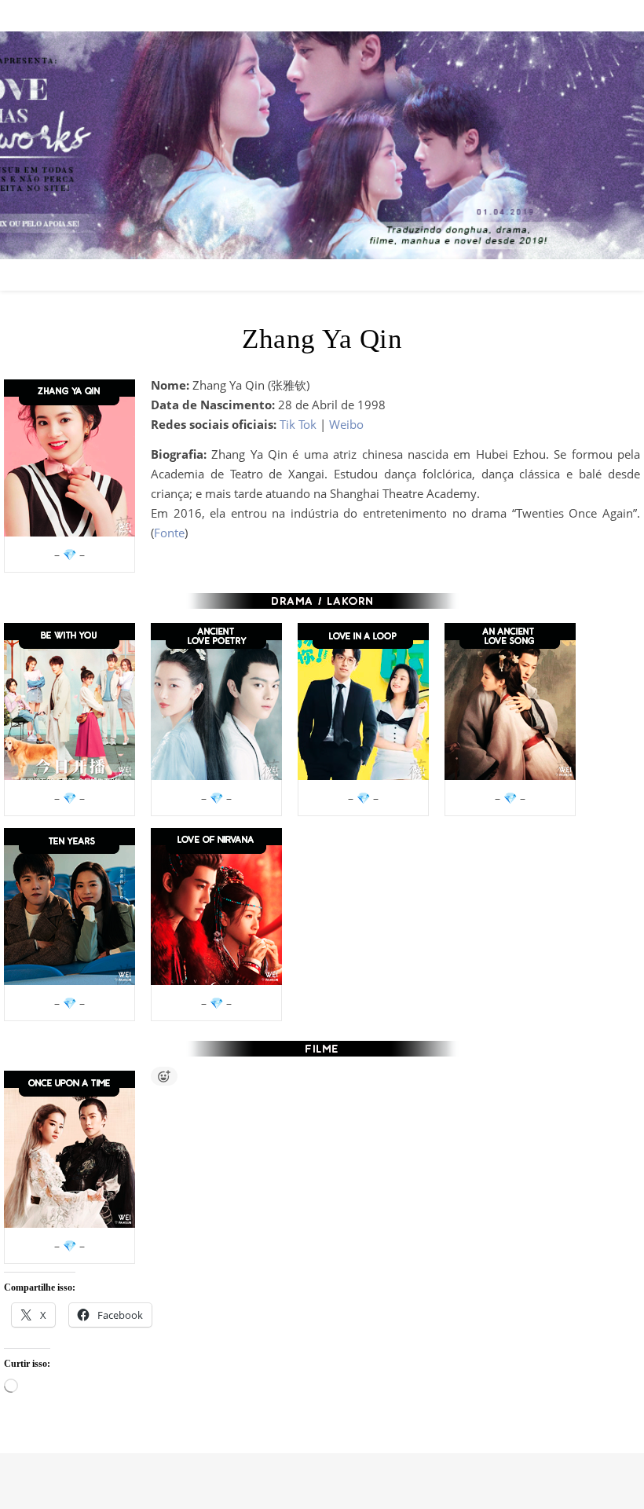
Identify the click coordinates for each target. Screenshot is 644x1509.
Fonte (169, 532)
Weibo (346, 424)
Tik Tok (298, 424)
